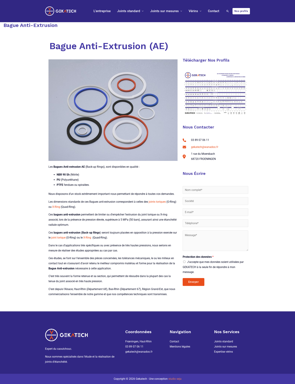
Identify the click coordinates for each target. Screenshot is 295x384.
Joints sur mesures (164, 11)
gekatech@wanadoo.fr (204, 147)
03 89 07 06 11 (134, 346)
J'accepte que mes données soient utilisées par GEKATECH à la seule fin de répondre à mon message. (213, 267)
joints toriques (157, 201)
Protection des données (198, 256)
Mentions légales (180, 346)
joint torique (58, 237)
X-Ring (56, 206)
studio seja (174, 378)
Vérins (193, 11)
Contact (213, 11)
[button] (227, 11)
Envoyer (193, 282)
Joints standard (128, 11)
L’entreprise (102, 11)
